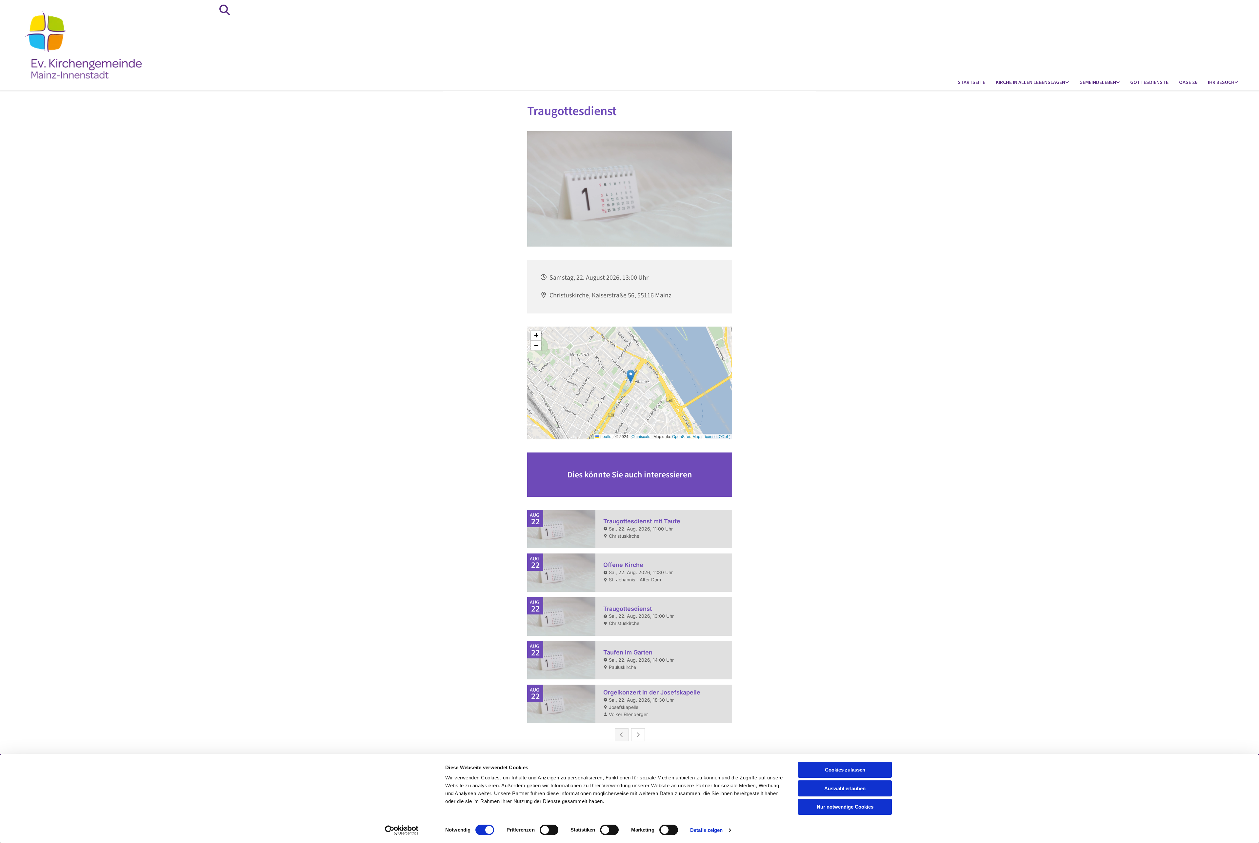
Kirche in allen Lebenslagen (1030, 82)
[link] (1032, 82)
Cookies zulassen (845, 770)
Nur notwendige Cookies (845, 807)
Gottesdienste (1149, 82)
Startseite (971, 82)
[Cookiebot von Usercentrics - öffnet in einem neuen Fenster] (401, 830)
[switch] (549, 830)
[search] (224, 9)
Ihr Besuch (1221, 82)
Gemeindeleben (1097, 82)
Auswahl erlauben (845, 788)
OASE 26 (1188, 82)
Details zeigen (706, 830)
